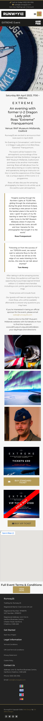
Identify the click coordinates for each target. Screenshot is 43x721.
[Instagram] (13, 716)
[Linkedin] (16, 716)
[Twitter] (9, 716)
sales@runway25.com (22, 315)
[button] (35, 14)
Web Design (27, 709)
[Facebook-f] (6, 716)
